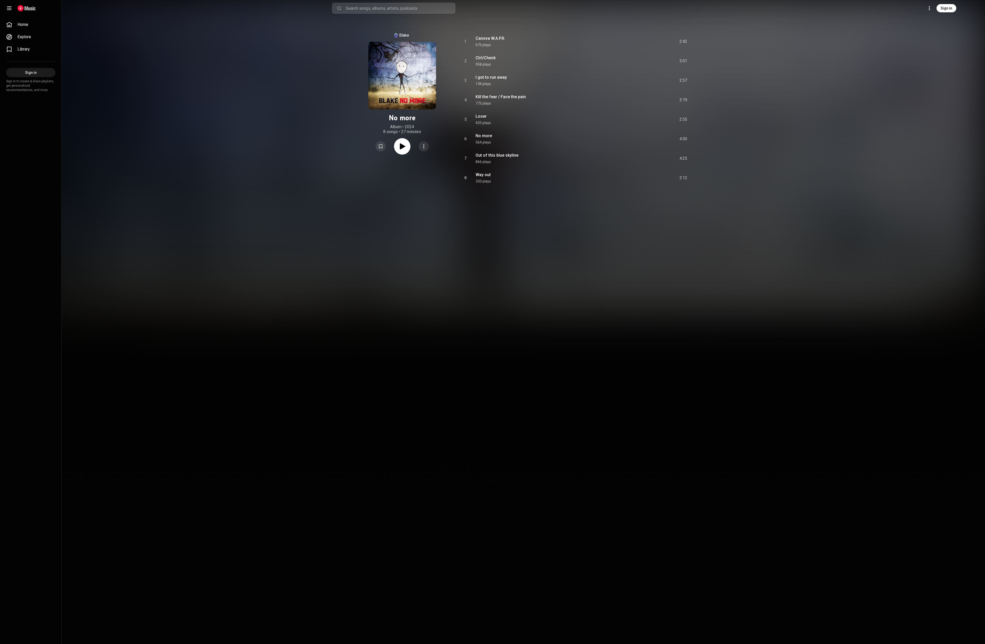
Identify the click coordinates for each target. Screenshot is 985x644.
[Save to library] (381, 146)
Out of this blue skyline (497, 155)
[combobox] (400, 8)
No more (484, 135)
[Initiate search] (339, 8)
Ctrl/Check (486, 57)
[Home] (26, 8)
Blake (404, 35)
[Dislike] (654, 41)
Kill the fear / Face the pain (501, 96)
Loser (481, 116)
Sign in (946, 8)
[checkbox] (684, 41)
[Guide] (9, 8)
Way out (483, 174)
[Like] (644, 41)
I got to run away (491, 77)
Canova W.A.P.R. (490, 38)
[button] (381, 146)
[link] (31, 24)
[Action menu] (424, 146)
